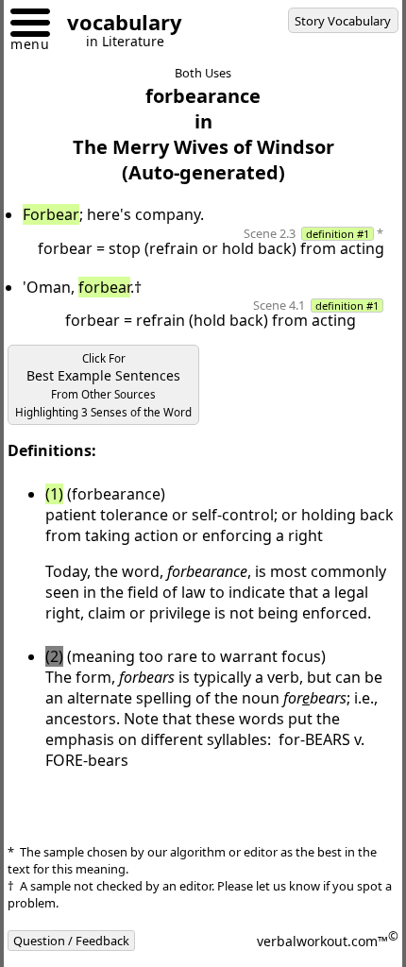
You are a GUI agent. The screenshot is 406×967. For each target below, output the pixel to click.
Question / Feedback (71, 940)
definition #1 (337, 234)
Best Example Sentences (103, 385)
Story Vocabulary (343, 20)
